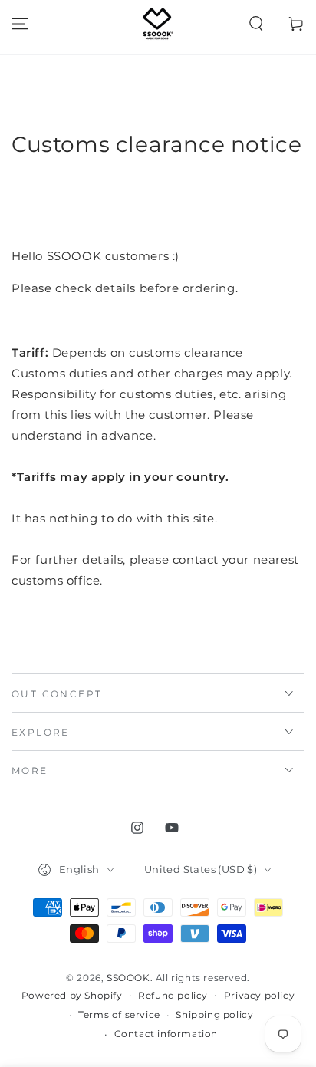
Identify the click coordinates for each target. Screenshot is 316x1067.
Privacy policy (259, 995)
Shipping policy (214, 1014)
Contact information (166, 1033)
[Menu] (20, 24)
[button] (256, 24)
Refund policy (173, 995)
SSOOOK (128, 977)
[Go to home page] (158, 24)
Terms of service (119, 1014)
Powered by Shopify (72, 995)
